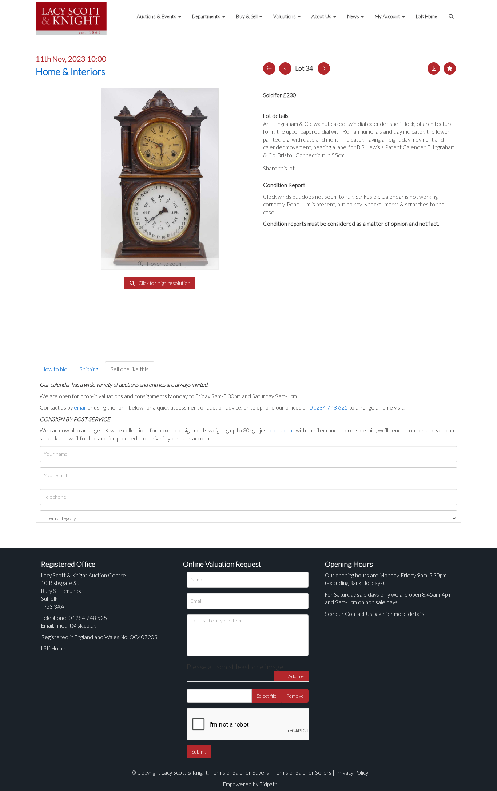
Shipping (89, 369)
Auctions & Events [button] (157, 16)
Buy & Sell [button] (247, 16)
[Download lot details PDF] (434, 68)
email (80, 407)
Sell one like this (129, 369)
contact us (282, 430)
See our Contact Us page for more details (374, 613)
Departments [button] (207, 16)
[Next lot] (324, 68)
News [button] (353, 16)
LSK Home (426, 16)
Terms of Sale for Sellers (302, 772)
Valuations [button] (285, 16)
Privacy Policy (352, 772)
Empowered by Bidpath (250, 784)
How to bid (54, 369)
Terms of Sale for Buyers (240, 772)
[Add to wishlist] (450, 68)
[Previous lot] (285, 68)
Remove (295, 696)
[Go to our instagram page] (336, 168)
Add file (295, 676)
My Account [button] (388, 16)
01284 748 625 (329, 407)
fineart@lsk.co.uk (76, 625)
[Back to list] (269, 68)
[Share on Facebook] (306, 168)
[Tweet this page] (321, 168)
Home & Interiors (70, 71)
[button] (451, 12)
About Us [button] (322, 16)
